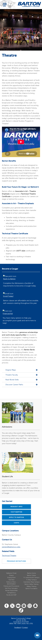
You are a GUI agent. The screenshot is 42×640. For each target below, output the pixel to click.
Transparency (11, 592)
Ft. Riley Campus (31, 580)
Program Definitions (16, 561)
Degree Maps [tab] (10, 370)
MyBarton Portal (11, 573)
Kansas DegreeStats (11, 590)
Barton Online (31, 575)
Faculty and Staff (11, 595)
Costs (16, 523)
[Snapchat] (35, 606)
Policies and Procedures (11, 586)
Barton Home (31, 573)
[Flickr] (24, 606)
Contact (25, 627)
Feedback (17, 627)
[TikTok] (21, 610)
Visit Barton (16, 512)
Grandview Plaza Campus (31, 582)
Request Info (16, 506)
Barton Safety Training (31, 584)
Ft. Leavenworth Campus (31, 577)
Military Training (31, 586)
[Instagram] (29, 606)
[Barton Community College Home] (29, 4)
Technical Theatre (9, 556)
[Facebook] (6, 606)
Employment (11, 577)
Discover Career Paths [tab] (14, 385)
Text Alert (11, 580)
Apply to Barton (16, 517)
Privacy (11, 575)
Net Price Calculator (11, 588)
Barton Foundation (31, 588)
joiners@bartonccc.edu (11, 547)
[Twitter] (12, 606)
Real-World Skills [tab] (12, 380)
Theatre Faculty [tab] (11, 375)
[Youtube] (18, 606)
